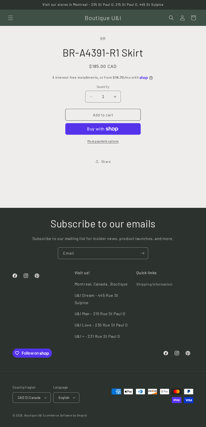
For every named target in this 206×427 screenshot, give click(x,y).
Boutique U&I (33, 415)
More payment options (103, 141)
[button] (10, 17)
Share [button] (106, 161)
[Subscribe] (142, 253)
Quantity (103, 87)
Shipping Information (154, 284)
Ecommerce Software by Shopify (65, 415)
